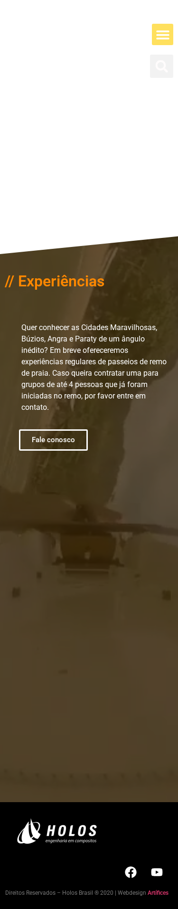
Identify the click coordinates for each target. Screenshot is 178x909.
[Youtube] (157, 872)
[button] (162, 34)
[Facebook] (130, 872)
